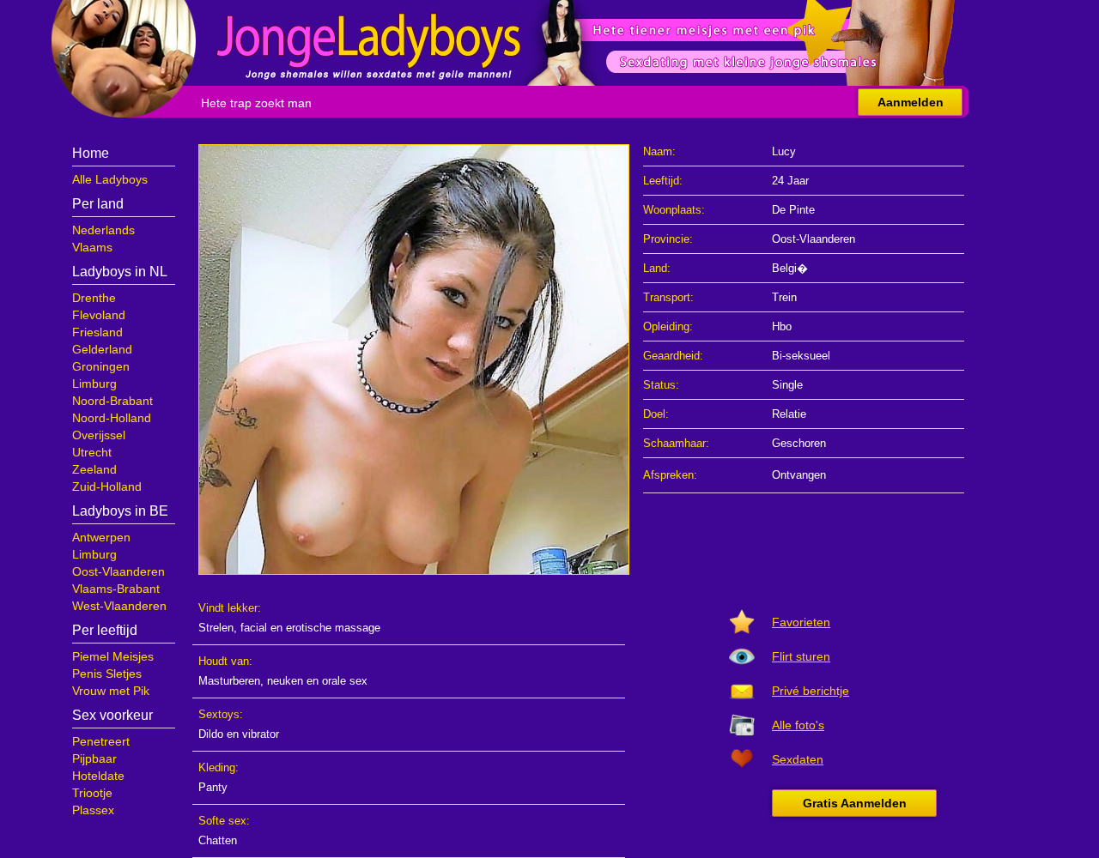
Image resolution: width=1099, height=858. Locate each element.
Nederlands (103, 230)
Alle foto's (798, 725)
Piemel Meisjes (113, 656)
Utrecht (92, 452)
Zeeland (94, 469)
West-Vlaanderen (119, 606)
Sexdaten (797, 759)
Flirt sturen (801, 656)
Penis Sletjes (107, 673)
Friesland (97, 332)
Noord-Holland (111, 418)
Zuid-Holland (107, 486)
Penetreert (101, 741)
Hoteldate (98, 775)
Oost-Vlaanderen (118, 571)
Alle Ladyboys (110, 179)
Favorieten (801, 622)
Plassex (93, 810)
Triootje (92, 793)
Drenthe (94, 298)
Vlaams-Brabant (116, 588)
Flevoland (98, 315)
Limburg (94, 383)
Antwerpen (101, 537)
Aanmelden (910, 102)
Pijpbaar (94, 758)
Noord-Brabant (112, 401)
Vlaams (92, 247)
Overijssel (98, 435)
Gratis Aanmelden (855, 803)
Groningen (101, 366)
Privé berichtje (810, 691)
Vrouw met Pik (110, 691)
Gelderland (102, 349)
